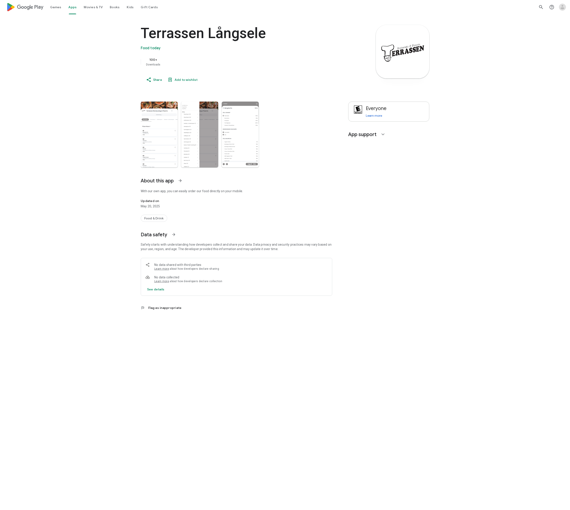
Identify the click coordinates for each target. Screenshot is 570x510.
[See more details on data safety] (155, 289)
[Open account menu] (562, 7)
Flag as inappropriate (161, 308)
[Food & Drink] (154, 218)
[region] (230, 62)
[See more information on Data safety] (173, 234)
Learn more (161, 268)
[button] (159, 134)
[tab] (56, 7)
